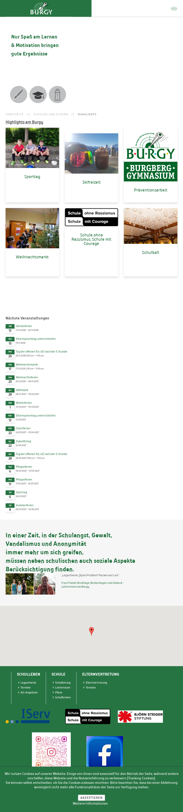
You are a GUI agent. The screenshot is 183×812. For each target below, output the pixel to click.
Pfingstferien (24, 466)
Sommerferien (24, 505)
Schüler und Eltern (50, 114)
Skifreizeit (22, 390)
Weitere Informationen (90, 803)
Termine (91, 687)
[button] (91, 631)
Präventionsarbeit (150, 189)
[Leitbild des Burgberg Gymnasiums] (57, 94)
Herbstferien (24, 326)
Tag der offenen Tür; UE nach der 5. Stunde (41, 351)
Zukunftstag (23, 441)
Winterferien (24, 402)
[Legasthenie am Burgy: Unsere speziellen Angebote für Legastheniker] (18, 94)
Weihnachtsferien (27, 377)
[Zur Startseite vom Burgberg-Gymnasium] (41, 8)
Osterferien (23, 428)
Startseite (15, 114)
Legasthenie (28, 682)
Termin (25, 687)
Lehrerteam (62, 687)
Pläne (58, 692)
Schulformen (63, 697)
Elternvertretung (96, 682)
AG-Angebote (29, 692)
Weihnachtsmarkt (27, 364)
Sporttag (21, 492)
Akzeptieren (91, 797)
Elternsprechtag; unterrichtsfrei (36, 338)
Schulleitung (63, 682)
